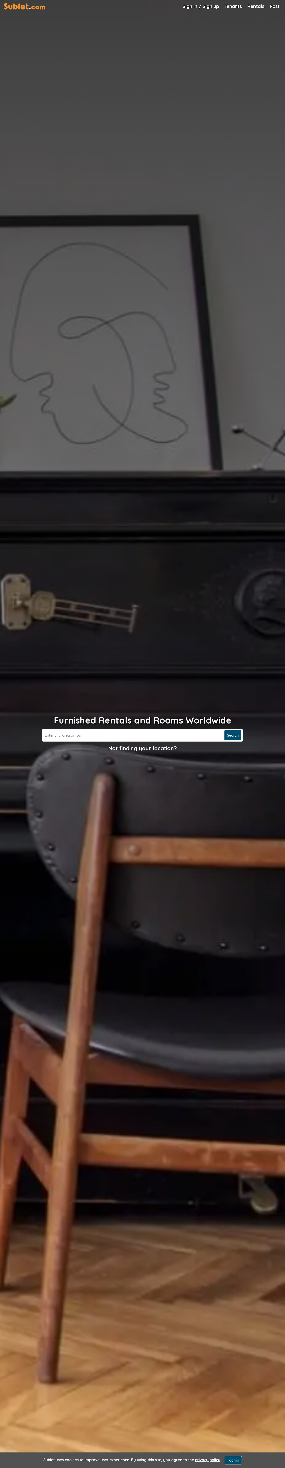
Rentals (255, 6)
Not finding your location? (142, 748)
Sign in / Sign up (201, 6)
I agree (233, 1460)
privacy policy (207, 1459)
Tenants (233, 6)
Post (275, 6)
